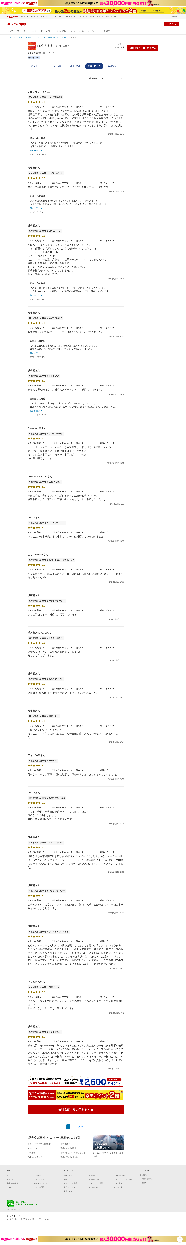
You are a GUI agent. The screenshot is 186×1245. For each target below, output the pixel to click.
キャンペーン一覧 (77, 31)
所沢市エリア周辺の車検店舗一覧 (46, 37)
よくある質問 (105, 31)
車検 (20, 37)
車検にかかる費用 (68, 1148)
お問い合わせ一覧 (27, 1219)
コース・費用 (55, 66)
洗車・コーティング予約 (123, 1179)
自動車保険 (118, 1187)
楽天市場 (174, 17)
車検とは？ (65, 1144)
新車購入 (92, 1175)
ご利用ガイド (46, 31)
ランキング (92, 31)
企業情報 (143, 1175)
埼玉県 (28, 37)
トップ (10, 31)
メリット (33, 31)
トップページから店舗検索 (39, 1144)
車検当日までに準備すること (72, 1153)
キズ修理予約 (94, 1179)
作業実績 (112, 66)
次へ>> (80, 1127)
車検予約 (67, 1179)
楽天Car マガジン (70, 1187)
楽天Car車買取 (119, 1175)
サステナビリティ (44, 1219)
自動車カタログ (94, 1187)
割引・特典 (75, 66)
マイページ (21, 31)
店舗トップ (36, 66)
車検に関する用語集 (69, 1157)
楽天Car (13, 37)
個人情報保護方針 (146, 1179)
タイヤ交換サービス (121, 1183)
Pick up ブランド (35, 1157)
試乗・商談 (68, 1175)
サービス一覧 (12, 1219)
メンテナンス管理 (70, 1183)
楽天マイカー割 (69, 1191)
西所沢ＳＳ (66, 37)
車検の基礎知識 (60, 31)
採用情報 (143, 1183)
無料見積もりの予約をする (143, 48)
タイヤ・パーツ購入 (96, 1183)
